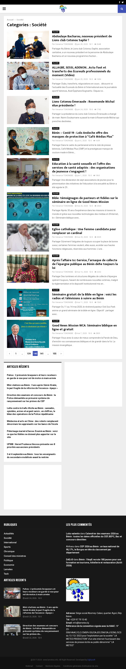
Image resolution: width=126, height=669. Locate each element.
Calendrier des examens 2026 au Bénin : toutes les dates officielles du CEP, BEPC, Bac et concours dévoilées (94, 536)
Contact (39, 666)
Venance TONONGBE (64, 44)
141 (41, 353)
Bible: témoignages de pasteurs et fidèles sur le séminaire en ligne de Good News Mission (85, 200)
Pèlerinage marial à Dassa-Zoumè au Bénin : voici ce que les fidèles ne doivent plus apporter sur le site (32, 434)
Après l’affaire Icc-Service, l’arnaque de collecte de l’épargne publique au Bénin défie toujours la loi (85, 264)
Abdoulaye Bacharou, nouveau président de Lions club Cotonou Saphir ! (82, 38)
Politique (8, 560)
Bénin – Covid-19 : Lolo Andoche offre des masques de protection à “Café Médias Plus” (83, 134)
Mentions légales (52, 666)
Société (56, 32)
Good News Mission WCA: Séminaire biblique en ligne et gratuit (84, 327)
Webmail (29, 666)
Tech (6, 574)
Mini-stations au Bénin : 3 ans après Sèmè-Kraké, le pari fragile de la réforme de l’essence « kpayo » (40, 609)
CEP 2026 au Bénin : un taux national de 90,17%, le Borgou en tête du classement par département (92, 549)
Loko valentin (73, 533)
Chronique (9, 551)
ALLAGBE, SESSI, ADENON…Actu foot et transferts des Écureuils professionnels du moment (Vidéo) (81, 71)
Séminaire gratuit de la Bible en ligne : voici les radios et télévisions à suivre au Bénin (84, 296)
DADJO (69, 559)
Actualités (9, 533)
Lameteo (8, 569)
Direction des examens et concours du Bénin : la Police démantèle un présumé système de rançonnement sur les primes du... (41, 630)
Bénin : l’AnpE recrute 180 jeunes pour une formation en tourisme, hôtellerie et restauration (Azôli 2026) (94, 562)
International (10, 542)
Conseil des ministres (15, 556)
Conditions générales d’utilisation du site (80, 666)
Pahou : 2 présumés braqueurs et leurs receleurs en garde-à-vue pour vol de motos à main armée (41, 591)
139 (29, 353)
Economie (9, 565)
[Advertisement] (32, 487)
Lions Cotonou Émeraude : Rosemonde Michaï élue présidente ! (83, 103)
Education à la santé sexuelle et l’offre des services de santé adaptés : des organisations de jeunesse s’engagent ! (83, 167)
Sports (7, 547)
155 (54, 353)
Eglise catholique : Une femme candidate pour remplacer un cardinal (84, 231)
